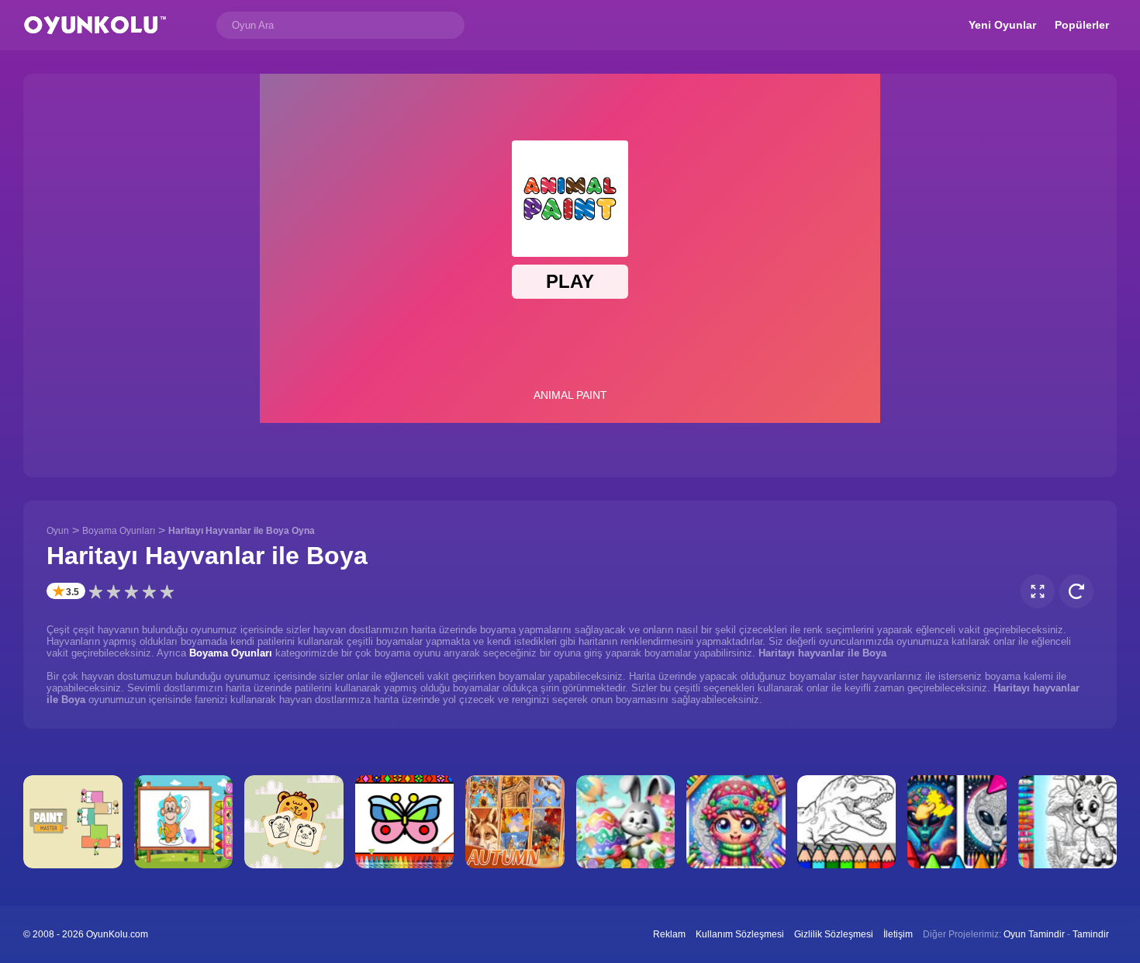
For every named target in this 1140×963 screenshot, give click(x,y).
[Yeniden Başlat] (1076, 591)
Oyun (58, 530)
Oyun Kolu (95, 25)
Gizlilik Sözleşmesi (833, 934)
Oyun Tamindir (1034, 934)
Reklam (669, 934)
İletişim (898, 934)
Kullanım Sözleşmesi (740, 934)
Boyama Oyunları (118, 530)
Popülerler (1082, 25)
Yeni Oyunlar (1002, 25)
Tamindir (1091, 934)
